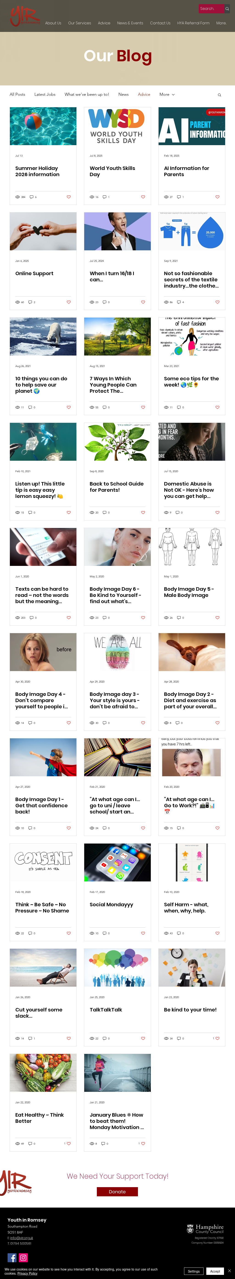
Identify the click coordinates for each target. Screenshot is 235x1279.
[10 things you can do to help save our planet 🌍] (43, 337)
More (164, 94)
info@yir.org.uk (21, 1238)
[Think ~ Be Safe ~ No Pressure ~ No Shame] (43, 862)
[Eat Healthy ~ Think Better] (43, 1073)
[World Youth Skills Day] (117, 126)
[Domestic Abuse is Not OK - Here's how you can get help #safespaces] (192, 442)
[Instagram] (23, 1257)
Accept (215, 1271)
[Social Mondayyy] (117, 862)
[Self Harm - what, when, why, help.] (192, 862)
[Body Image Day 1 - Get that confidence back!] (43, 757)
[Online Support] (43, 231)
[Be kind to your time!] (192, 968)
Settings (194, 1271)
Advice (144, 94)
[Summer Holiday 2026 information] (43, 126)
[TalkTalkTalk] (117, 968)
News (123, 94)
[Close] (229, 1271)
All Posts (17, 94)
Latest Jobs (45, 94)
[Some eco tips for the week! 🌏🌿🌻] (192, 337)
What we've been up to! (87, 94)
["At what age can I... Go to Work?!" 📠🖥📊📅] (192, 757)
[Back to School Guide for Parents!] (117, 442)
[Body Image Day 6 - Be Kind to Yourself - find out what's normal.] (117, 547)
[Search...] (227, 8)
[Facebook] (12, 1257)
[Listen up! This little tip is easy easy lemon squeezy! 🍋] (43, 442)
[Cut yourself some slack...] (43, 968)
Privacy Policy (27, 1273)
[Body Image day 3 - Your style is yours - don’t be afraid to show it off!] (117, 652)
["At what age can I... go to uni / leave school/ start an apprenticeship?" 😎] (117, 757)
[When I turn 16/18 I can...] (117, 231)
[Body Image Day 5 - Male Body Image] (192, 547)
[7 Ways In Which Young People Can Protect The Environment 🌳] (117, 337)
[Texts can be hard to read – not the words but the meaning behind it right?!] (43, 547)
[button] (219, 95)
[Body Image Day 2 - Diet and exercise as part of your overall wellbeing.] (192, 652)
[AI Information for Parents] (192, 126)
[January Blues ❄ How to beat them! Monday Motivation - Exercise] (117, 1073)
